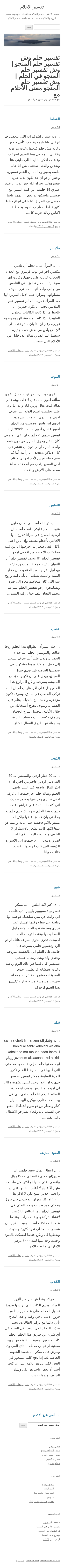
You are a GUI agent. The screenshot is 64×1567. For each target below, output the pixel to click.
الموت (55, 376)
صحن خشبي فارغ (51, 1455)
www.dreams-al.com (50, 1560)
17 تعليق (55, 1031)
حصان (55, 629)
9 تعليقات (55, 1290)
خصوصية (20, 1560)
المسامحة (49, 1488)
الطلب (39, 1526)
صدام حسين (54, 1463)
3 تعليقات (55, 1161)
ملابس (55, 248)
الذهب (55, 758)
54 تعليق (55, 127)
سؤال (45, 1522)
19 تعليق (55, 766)
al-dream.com (32, 1560)
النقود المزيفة (50, 1153)
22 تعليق (55, 513)
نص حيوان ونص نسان (43, 1493)
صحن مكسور (53, 1459)
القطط (55, 119)
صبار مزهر (54, 1446)
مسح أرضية (48, 1484)
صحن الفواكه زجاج (50, 1450)
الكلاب (55, 1282)
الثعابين (54, 505)
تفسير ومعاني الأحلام (18, 222)
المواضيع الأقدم (46, 1415)
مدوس (50, 1497)
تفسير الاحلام (32, 6)
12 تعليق (55, 637)
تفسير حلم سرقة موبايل (41, 1501)
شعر (56, 887)
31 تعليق (55, 256)
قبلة (57, 1023)
